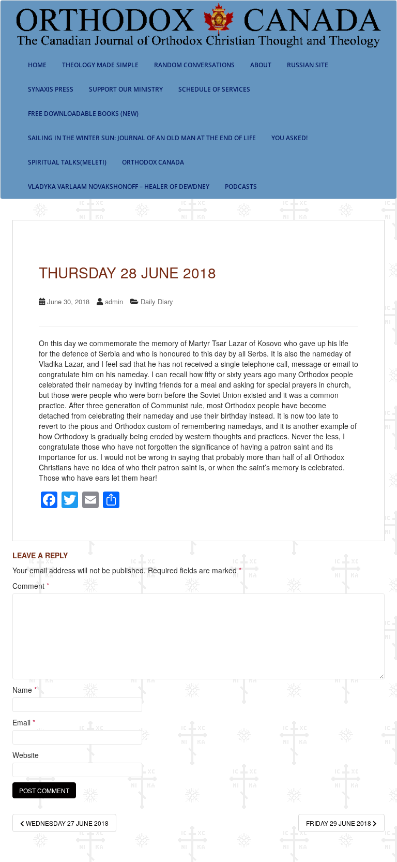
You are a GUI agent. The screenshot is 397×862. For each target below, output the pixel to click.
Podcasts (241, 186)
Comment (30, 586)
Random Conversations (194, 65)
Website (25, 755)
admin (114, 301)
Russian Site (307, 65)
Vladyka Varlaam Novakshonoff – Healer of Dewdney (118, 186)
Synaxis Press (50, 89)
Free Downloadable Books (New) (83, 113)
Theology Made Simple (100, 65)
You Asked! (289, 137)
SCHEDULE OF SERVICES (214, 89)
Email (23, 722)
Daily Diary (157, 301)
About (260, 65)
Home (37, 65)
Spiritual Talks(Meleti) (67, 162)
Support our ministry (126, 89)
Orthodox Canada (153, 162)
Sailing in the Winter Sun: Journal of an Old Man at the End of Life (142, 137)
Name (24, 690)
